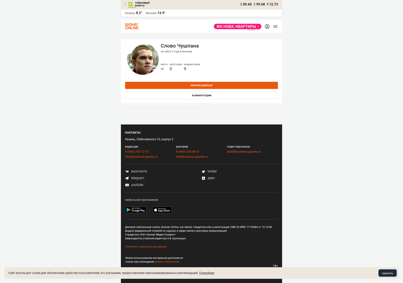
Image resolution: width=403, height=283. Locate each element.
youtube (136, 185)
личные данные (201, 85)
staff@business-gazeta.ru (244, 151)
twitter (212, 171)
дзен (211, 178)
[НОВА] (236, 26)
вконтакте (138, 171)
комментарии (201, 95)
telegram (137, 178)
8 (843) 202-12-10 (137, 151)
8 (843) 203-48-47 (188, 151)
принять (387, 273)
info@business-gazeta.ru (141, 156)
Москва (151, 13)
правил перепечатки (167, 261)
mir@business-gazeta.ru (192, 156)
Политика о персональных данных (146, 246)
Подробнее (206, 273)
